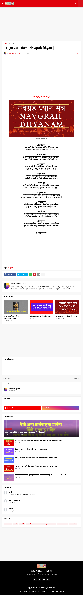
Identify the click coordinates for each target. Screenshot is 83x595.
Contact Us (35, 591)
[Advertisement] (41, 24)
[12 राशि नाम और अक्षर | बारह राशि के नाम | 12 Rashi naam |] (9, 451)
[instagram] (48, 579)
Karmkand (30, 524)
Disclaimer (44, 591)
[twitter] (39, 579)
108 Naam (8, 524)
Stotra (53, 524)
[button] (2, 3)
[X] (60, 404)
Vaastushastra (62, 524)
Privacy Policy (53, 591)
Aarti (15, 524)
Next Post (77, 378)
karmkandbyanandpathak (47, 588)
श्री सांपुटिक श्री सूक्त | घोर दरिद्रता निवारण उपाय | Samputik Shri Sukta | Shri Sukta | (39, 440)
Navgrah (11, 43)
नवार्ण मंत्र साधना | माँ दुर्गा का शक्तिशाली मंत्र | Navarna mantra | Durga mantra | (37, 466)
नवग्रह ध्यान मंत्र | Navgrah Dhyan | (66, 316)
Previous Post (7, 378)
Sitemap (62, 591)
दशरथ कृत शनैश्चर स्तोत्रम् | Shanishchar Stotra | (12, 317)
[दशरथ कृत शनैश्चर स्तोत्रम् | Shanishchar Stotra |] (16, 307)
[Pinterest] (34, 274)
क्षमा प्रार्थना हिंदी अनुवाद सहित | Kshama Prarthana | (25, 432)
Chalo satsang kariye (18, 284)
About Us (27, 591)
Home (5, 43)
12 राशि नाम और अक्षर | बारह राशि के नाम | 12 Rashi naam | (31, 449)
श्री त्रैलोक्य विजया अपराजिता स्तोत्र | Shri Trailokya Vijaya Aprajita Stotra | (36, 458)
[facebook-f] (35, 579)
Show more (12, 390)
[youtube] (43, 579)
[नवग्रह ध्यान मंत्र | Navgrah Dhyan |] (67, 307)
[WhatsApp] (30, 274)
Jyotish (22, 524)
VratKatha (73, 524)
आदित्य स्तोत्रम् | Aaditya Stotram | (40, 316)
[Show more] (43, 274)
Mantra (38, 524)
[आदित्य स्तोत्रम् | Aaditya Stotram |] (42, 307)
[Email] (38, 274)
